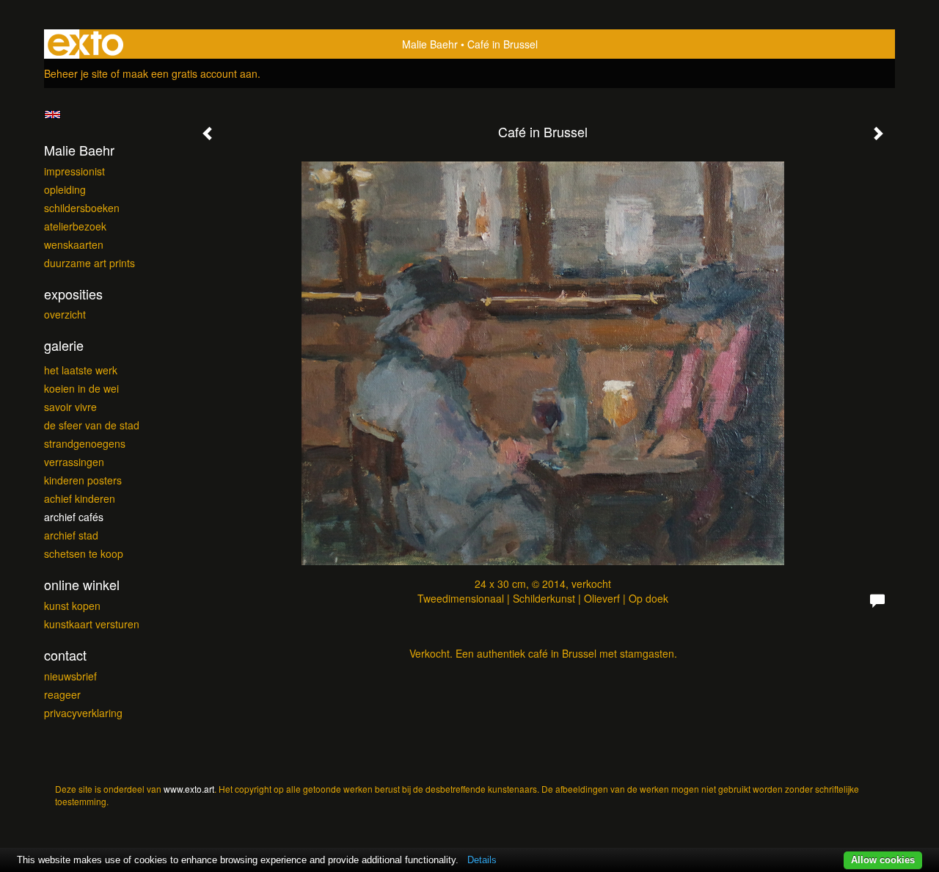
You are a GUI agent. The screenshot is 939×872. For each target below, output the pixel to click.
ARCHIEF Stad (71, 535)
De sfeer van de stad (91, 425)
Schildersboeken (82, 207)
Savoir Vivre (70, 406)
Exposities (73, 294)
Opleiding (65, 189)
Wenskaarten (73, 244)
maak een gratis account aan (190, 73)
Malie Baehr (430, 44)
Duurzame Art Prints (89, 262)
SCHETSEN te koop (83, 553)
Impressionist (74, 171)
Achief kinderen (79, 498)
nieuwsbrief (70, 676)
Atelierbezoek (75, 226)
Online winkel (82, 584)
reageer (62, 694)
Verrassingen (74, 461)
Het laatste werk (80, 370)
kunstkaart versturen (91, 624)
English (52, 114)
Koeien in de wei (81, 388)
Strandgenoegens (84, 443)
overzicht (65, 314)
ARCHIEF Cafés (73, 516)
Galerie (64, 345)
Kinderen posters (83, 480)
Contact (65, 655)
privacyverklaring (83, 712)
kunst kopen (72, 605)
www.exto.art (189, 788)
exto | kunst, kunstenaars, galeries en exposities (85, 44)
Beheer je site (76, 73)
